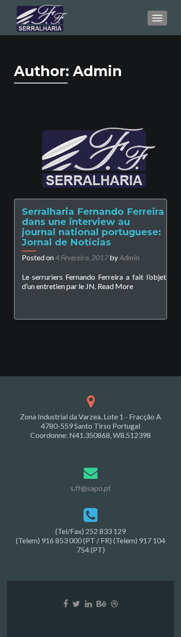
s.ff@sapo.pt (91, 487)
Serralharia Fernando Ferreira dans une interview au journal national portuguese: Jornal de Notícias (93, 227)
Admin (129, 257)
